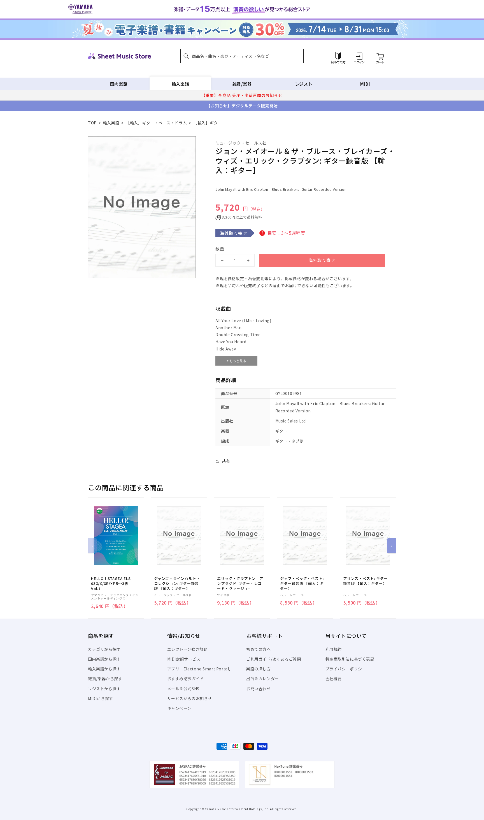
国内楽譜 (118, 84)
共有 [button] (226, 461)
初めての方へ (258, 649)
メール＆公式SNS (183, 688)
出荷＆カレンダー (262, 678)
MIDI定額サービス (184, 659)
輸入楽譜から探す (104, 669)
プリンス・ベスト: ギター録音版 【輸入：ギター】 (365, 581)
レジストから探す (104, 688)
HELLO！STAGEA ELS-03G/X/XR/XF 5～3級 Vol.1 (111, 583)
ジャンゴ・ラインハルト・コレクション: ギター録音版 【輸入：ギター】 (177, 583)
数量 (219, 249)
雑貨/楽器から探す (105, 678)
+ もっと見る (236, 361)
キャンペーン (179, 708)
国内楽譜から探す (104, 659)
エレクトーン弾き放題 (187, 649)
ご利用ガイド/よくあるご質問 (273, 659)
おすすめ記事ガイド (185, 678)
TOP (92, 123)
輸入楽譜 (180, 84)
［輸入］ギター (207, 123)
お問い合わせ (258, 688)
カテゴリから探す (104, 649)
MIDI (365, 84)
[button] (242, 56)
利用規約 (333, 649)
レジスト (303, 84)
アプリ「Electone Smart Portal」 (200, 669)
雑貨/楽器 (242, 84)
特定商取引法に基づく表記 (349, 659)
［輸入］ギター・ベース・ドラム (156, 123)
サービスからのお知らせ (189, 698)
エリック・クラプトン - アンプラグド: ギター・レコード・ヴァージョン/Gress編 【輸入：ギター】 (240, 583)
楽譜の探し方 (258, 669)
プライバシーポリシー (345, 669)
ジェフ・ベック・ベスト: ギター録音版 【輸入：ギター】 (302, 583)
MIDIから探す (100, 698)
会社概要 (333, 678)
